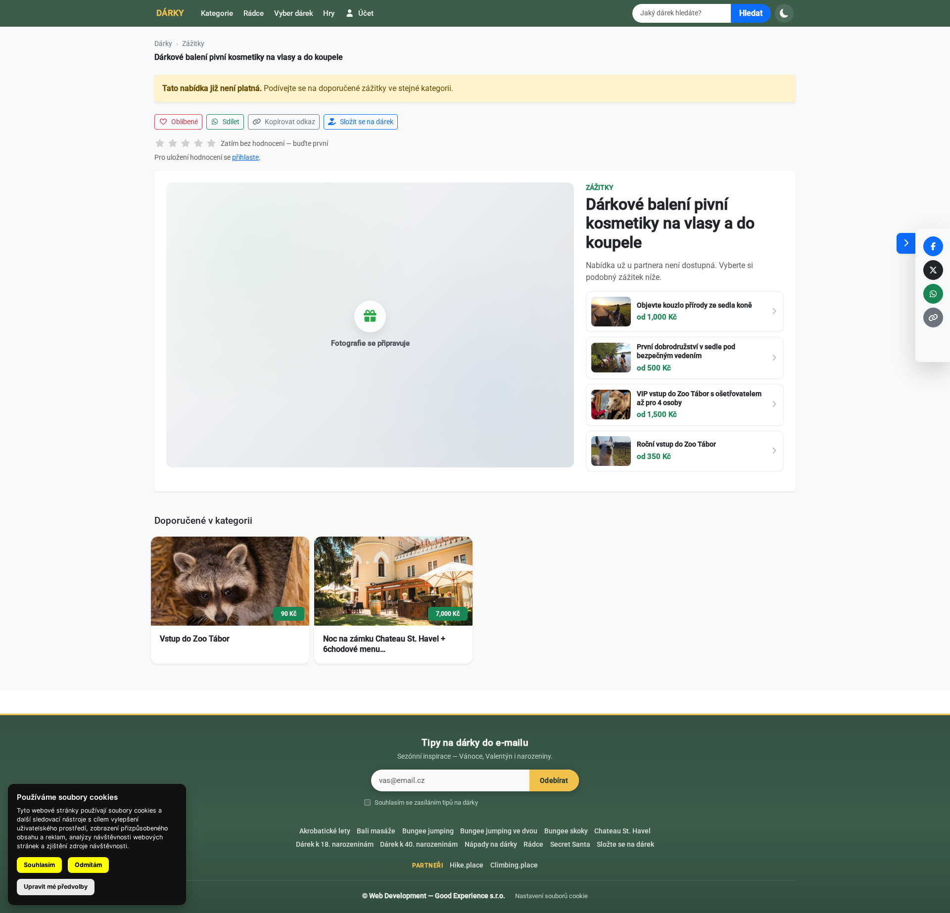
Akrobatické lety (324, 831)
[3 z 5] (185, 143)
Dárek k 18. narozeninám (335, 844)
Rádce (253, 13)
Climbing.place (514, 865)
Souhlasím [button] (39, 864)
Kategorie (217, 13)
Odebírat (554, 780)
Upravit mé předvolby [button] (56, 886)
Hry (328, 13)
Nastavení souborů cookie (551, 896)
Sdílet (230, 122)
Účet (365, 13)
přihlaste (245, 157)
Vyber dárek (293, 13)
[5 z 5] (211, 143)
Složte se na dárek (625, 844)
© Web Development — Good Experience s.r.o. (433, 896)
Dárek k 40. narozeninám (419, 844)
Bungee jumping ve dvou (498, 831)
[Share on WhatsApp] (933, 294)
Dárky (170, 13)
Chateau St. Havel (622, 831)
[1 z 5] (159, 143)
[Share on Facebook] (933, 246)
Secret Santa (570, 844)
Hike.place (466, 865)
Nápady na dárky (491, 844)
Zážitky (193, 43)
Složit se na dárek (365, 122)
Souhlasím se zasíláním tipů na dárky (426, 802)
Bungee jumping (428, 831)
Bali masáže (376, 831)
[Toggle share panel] (906, 243)
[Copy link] (933, 317)
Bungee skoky (566, 831)
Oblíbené (184, 122)
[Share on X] (933, 270)
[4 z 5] (198, 143)
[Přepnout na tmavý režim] (784, 13)
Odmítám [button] (88, 864)
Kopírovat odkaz (289, 122)
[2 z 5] (172, 143)
